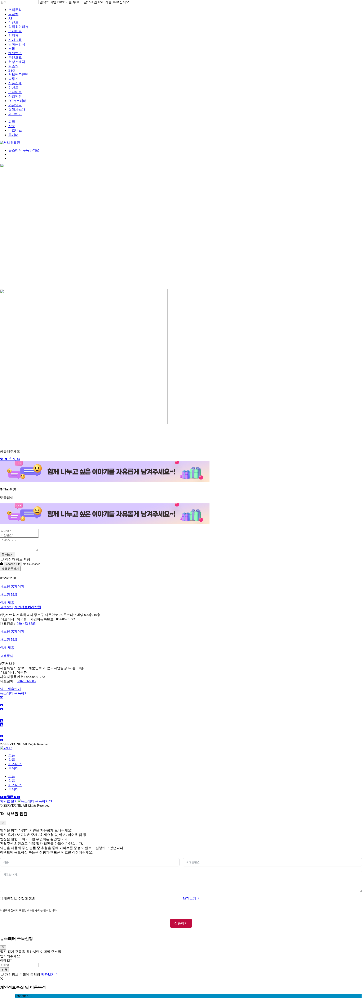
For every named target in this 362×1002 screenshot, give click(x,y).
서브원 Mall (8, 594)
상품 (11, 759)
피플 (11, 755)
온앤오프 (15, 57)
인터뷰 (13, 35)
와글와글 (15, 105)
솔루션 (13, 79)
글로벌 (13, 14)
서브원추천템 (18, 74)
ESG (11, 70)
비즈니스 (15, 764)
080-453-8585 (26, 623)
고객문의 (6, 607)
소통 (11, 48)
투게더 (13, 768)
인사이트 (15, 31)
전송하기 (181, 923)
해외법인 (15, 53)
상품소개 (15, 83)
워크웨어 (15, 114)
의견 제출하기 (10, 689)
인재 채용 (7, 602)
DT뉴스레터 (17, 101)
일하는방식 (16, 44)
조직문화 (15, 10)
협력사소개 (16, 109)
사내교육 (15, 40)
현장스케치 (16, 62)
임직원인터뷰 (18, 26)
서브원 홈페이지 (12, 586)
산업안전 (15, 96)
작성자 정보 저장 (17, 559)
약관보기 (190, 898)
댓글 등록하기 (10, 568)
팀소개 (13, 66)
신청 (4, 969)
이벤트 (13, 22)
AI (10, 18)
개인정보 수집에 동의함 (22, 974)
